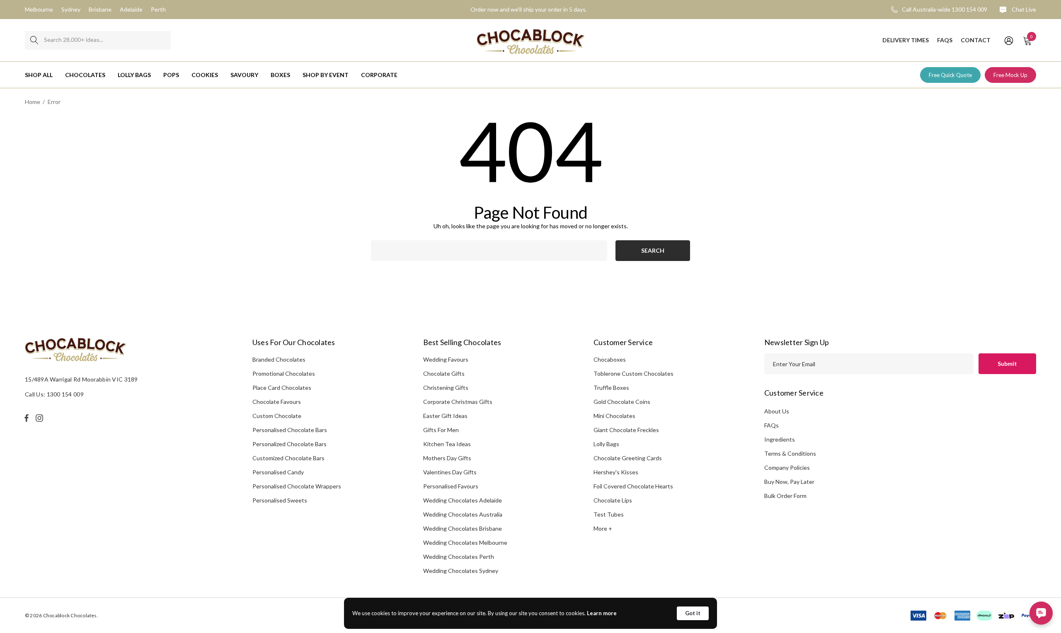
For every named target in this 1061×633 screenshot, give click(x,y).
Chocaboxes (609, 359)
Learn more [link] (602, 613)
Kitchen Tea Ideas (447, 443)
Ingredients (779, 439)
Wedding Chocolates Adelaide (462, 500)
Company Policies (787, 467)
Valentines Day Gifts (450, 472)
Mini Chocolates (614, 415)
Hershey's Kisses (615, 472)
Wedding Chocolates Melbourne (465, 542)
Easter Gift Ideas (445, 415)
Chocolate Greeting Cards (627, 457)
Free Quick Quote (950, 75)
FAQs (771, 425)
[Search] (34, 40)
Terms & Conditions (790, 453)
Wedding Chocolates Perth (458, 556)
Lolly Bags (606, 443)
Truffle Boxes (611, 387)
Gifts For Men (441, 429)
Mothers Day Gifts (447, 457)
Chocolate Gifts (444, 373)
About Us (776, 411)
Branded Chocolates (278, 359)
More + (602, 528)
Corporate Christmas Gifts (457, 401)
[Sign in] (1008, 40)
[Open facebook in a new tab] (26, 418)
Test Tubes (608, 514)
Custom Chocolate (276, 415)
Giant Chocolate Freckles (626, 429)
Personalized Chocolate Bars (289, 443)
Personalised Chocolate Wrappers (296, 486)
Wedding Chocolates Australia (462, 514)
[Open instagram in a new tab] (41, 418)
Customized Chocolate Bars (288, 457)
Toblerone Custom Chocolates (633, 373)
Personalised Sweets (279, 500)
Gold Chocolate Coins (621, 401)
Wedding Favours (445, 359)
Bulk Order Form (785, 495)
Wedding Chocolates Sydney (460, 570)
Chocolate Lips (612, 500)
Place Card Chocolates (281, 387)
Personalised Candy (278, 472)
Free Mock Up (1010, 75)
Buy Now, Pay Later (789, 481)
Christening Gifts (445, 387)
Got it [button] (692, 613)
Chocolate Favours (276, 401)
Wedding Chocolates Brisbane (462, 528)
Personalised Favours (450, 486)
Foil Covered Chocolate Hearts (633, 486)
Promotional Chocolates (283, 373)
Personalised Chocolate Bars (289, 429)
